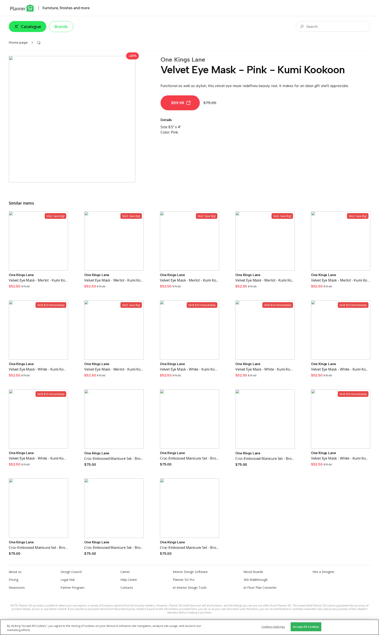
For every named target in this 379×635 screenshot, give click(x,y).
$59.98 (177, 102)
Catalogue (31, 26)
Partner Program (72, 587)
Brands (61, 26)
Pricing (13, 580)
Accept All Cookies (306, 627)
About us (15, 572)
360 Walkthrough (255, 580)
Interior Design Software (190, 572)
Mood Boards (253, 572)
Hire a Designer (323, 572)
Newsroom (17, 587)
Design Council (71, 572)
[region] (189, 627)
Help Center (128, 580)
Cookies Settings (273, 627)
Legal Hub (68, 580)
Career (125, 572)
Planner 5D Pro (184, 580)
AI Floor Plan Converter (260, 587)
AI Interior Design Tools (190, 587)
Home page (18, 42)
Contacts (126, 587)
